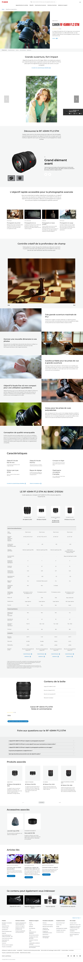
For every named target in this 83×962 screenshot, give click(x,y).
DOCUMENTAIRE (27, 220)
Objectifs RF (55, 20)
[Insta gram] (71, 955)
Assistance (29, 50)
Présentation (4, 50)
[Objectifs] (33, 5)
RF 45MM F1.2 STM (27, 519)
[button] (76, 99)
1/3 (44, 156)
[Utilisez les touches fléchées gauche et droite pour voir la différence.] (41, 280)
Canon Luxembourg (6, 955)
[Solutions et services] (57, 5)
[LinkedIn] (74, 955)
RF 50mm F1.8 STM (41, 519)
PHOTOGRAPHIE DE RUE (29, 865)
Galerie (17, 50)
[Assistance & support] (67, 5)
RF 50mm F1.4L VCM (70, 519)
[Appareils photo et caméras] (28, 5)
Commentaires (23, 50)
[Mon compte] (80, 2)
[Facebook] (68, 955)
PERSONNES (9, 220)
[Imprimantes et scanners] (46, 5)
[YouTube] (80, 955)
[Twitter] (77, 955)
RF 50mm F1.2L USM (66, 785)
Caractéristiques (11, 50)
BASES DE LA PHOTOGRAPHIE (12, 865)
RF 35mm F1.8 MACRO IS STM (14, 785)
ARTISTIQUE (62, 220)
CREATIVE (44, 220)
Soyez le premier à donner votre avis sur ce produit (18, 721)
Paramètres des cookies (25, 952)
